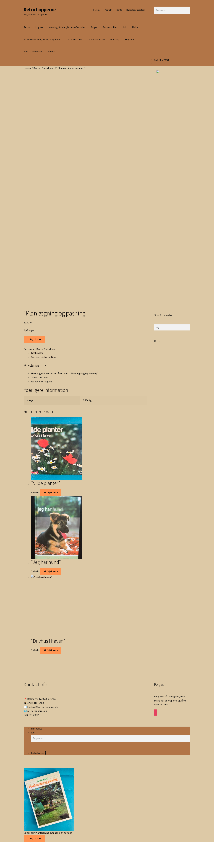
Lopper (39, 27)
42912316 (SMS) (35, 702)
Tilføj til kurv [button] (51, 492)
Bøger (94, 27)
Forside (97, 9)
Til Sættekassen (96, 39)
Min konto (36, 728)
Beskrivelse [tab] (37, 352)
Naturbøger (48, 67)
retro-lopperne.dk (37, 710)
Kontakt (108, 9)
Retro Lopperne (40, 9)
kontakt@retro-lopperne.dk (42, 707)
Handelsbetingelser (135, 9)
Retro (27, 27)
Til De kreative (74, 39)
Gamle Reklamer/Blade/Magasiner (42, 39)
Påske (135, 27)
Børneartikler (110, 27)
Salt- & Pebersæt (33, 51)
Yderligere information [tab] (43, 356)
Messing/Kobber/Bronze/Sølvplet (67, 27)
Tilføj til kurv (34, 339)
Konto (119, 9)
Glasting (114, 39)
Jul (124, 27)
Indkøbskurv (38, 753)
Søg (33, 732)
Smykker (129, 39)
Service (51, 51)
